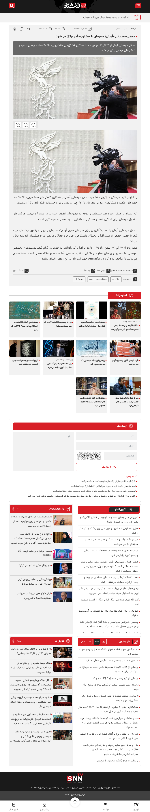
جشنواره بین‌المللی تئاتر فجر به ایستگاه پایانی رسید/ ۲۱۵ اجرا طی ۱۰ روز (24, 326)
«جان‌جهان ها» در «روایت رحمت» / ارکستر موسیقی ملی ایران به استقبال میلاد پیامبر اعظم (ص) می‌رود (108, 591)
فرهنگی (133, 29)
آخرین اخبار (120, 509)
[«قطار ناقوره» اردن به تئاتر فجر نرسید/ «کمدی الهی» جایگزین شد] (125, 310)
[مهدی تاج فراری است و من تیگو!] (62, 568)
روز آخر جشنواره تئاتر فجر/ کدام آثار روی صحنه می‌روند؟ (58, 324)
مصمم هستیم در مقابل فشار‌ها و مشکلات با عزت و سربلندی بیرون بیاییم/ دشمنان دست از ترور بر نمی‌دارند (31, 521)
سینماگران (79, 279)
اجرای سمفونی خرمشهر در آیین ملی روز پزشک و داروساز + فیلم (104, 17)
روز (104, 642)
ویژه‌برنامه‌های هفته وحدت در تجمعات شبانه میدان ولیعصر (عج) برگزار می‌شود (111, 553)
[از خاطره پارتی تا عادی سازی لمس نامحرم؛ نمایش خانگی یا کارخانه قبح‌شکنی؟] (62, 652)
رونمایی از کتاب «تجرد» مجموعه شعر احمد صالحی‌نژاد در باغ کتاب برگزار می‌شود (108, 669)
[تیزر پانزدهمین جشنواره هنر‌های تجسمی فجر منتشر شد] (24, 348)
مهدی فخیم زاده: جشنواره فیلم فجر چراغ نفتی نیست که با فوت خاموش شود (92, 402)
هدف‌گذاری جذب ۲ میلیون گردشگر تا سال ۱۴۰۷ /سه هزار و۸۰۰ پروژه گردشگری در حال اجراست (108, 709)
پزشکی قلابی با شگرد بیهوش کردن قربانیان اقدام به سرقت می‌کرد (34, 581)
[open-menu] (138, 5)
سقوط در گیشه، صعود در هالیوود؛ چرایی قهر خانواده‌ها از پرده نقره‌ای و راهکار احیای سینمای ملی (30, 702)
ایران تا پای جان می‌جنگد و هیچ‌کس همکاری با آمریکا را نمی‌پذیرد (34, 596)
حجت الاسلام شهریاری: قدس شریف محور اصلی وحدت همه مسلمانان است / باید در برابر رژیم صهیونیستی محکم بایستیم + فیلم (109, 566)
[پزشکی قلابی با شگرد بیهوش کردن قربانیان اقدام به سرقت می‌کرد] (62, 582)
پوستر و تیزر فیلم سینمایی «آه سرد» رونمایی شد (93, 362)
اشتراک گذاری (18, 270)
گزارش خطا (101, 270)
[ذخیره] (21, 29)
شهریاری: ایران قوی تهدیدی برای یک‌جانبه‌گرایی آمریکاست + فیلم (108, 613)
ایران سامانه (69, 794)
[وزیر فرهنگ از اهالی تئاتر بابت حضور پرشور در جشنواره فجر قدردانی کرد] (125, 386)
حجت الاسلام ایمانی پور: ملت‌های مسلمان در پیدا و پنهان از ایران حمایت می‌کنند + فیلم (111, 580)
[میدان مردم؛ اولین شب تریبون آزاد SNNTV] (62, 554)
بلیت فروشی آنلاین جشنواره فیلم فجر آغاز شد (125, 362)
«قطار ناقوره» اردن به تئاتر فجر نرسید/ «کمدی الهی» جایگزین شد (124, 327)
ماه (90, 642)
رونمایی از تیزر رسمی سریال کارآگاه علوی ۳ (115, 678)
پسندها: (87, 270)
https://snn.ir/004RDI (122, 270)
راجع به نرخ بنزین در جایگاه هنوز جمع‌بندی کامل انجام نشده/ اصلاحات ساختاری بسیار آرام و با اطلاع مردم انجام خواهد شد (31, 539)
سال (83, 642)
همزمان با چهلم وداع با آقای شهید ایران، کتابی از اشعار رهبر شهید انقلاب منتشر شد (109, 736)
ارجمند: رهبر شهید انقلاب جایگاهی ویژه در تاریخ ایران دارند (110, 687)
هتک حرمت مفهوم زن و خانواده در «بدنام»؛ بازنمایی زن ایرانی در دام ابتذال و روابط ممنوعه (31, 668)
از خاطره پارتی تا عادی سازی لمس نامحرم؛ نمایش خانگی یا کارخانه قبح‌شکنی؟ (31, 651)
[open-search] (12, 5)
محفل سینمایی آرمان (97, 279)
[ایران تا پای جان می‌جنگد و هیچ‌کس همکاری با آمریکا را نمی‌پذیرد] (62, 597)
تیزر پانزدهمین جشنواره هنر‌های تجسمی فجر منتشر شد (25, 362)
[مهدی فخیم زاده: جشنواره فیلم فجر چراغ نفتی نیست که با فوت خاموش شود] (91, 386)
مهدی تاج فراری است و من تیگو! (35, 565)
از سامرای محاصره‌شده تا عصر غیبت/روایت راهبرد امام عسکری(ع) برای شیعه (110, 698)
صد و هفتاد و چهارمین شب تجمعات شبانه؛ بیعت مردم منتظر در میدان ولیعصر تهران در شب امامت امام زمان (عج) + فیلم (109, 723)
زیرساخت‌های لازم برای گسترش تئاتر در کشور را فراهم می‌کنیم (59, 366)
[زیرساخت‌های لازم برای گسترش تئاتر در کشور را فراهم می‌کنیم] (58, 348)
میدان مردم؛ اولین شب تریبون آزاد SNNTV (34, 553)
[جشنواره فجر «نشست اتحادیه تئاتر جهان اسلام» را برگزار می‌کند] (91, 310)
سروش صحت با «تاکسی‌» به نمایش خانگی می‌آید (112, 661)
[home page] (75, 802)
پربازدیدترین (44, 809)
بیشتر (16, 509)
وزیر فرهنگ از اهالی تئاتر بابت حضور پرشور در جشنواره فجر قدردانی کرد (126, 402)
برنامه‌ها (106, 809)
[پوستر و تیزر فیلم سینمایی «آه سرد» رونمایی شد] (91, 348)
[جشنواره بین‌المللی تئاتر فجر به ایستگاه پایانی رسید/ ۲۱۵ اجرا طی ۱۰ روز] (24, 310)
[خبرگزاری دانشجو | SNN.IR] (75, 5)
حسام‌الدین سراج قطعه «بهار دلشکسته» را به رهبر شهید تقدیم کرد (108, 651)
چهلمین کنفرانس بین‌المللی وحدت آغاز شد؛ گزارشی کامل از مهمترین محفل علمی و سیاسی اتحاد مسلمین (108, 624)
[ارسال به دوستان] (28, 29)
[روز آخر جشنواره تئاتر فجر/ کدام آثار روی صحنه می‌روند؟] (58, 310)
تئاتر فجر (115, 279)
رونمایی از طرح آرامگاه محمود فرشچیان (117, 761)
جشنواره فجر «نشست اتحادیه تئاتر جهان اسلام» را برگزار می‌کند (92, 324)
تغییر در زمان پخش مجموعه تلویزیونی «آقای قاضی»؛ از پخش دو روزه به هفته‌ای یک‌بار (109, 519)
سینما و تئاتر (121, 29)
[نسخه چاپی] (14, 29)
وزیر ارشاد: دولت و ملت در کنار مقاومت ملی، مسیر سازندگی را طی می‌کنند (111, 542)
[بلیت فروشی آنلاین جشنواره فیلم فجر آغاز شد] (125, 348)
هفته (97, 642)
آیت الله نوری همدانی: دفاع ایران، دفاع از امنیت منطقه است (109, 602)
